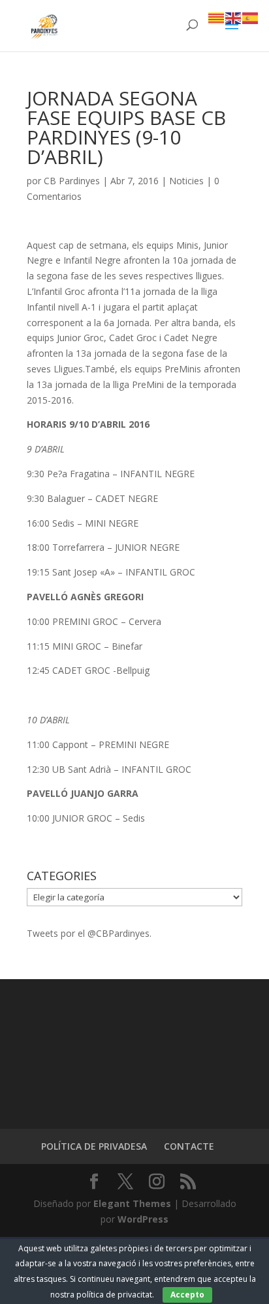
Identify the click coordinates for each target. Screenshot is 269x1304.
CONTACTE (189, 1146)
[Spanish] (250, 17)
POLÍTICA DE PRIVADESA (94, 1146)
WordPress (143, 1219)
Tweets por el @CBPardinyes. (89, 933)
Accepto (187, 1294)
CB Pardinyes (72, 180)
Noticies (186, 180)
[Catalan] (216, 17)
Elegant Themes (132, 1203)
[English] (233, 17)
